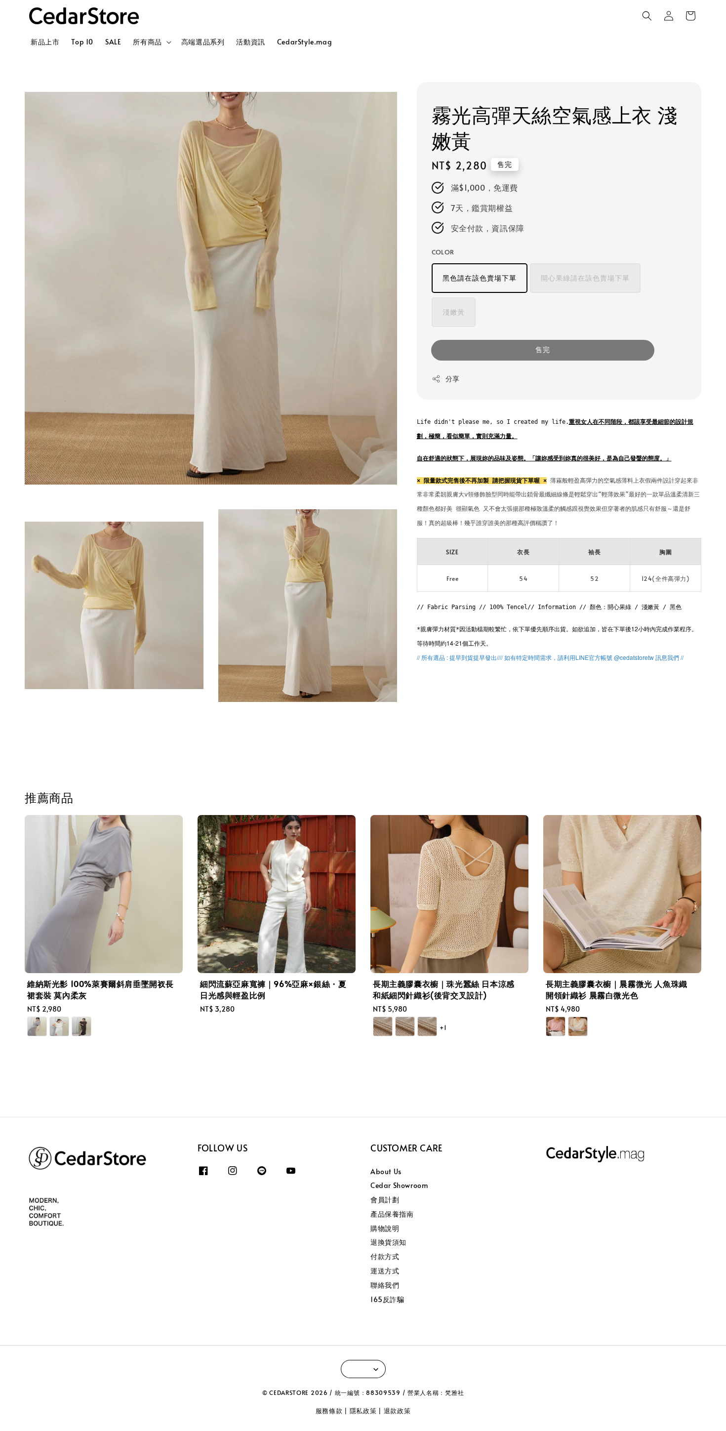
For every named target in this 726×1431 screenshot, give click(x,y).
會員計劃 (384, 1199)
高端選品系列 (203, 41)
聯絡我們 (384, 1285)
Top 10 (82, 41)
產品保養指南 (392, 1214)
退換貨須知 (388, 1242)
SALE (113, 41)
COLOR (443, 251)
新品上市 (45, 41)
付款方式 (384, 1256)
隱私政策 (363, 1410)
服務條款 (329, 1410)
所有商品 (147, 42)
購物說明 (384, 1228)
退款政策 (397, 1410)
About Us (386, 1171)
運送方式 (384, 1270)
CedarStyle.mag (304, 41)
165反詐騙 (387, 1299)
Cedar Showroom (399, 1185)
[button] (647, 16)
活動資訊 (250, 41)
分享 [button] (452, 378)
